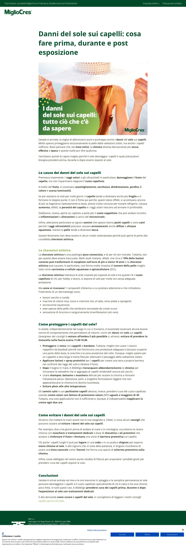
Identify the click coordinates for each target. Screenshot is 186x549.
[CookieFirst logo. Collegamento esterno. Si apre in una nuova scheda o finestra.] (3, 533)
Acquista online (150, 3)
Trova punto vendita (171, 3)
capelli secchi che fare (51, 500)
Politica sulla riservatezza (96, 530)
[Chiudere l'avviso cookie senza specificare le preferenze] (183, 530)
